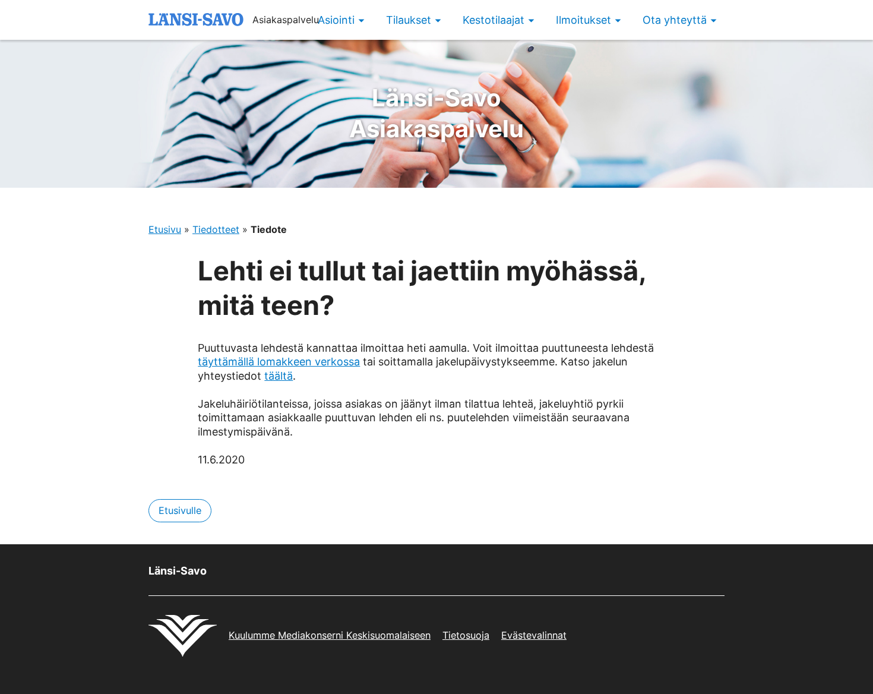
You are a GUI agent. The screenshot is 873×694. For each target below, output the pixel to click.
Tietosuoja (465, 635)
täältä (278, 376)
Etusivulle (180, 510)
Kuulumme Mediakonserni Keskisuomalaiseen (330, 635)
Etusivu (164, 229)
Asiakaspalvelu (436, 113)
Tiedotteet (215, 229)
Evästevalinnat (534, 635)
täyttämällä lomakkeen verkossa (279, 361)
